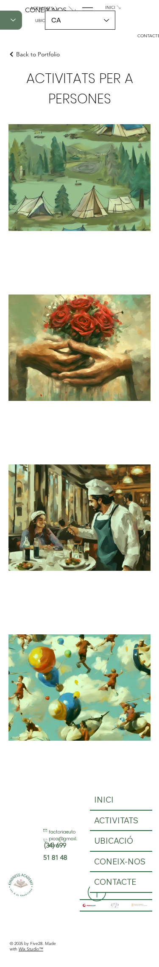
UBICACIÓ (113, 841)
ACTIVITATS (116, 820)
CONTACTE (115, 882)
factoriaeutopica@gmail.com (63, 839)
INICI (104, 800)
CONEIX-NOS (119, 861)
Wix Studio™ (31, 949)
